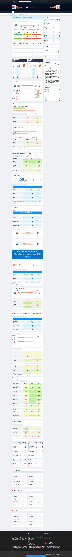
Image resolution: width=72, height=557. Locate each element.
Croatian (44, 547)
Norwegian (53, 547)
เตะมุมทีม (15, 207)
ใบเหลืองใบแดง (17, 260)
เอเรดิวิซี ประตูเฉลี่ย (46, 93)
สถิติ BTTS (29, 536)
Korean (30, 546)
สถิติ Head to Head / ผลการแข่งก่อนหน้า (20, 21)
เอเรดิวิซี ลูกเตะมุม (46, 98)
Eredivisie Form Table (38, 467)
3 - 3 (38, 93)
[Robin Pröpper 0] (28, 481)
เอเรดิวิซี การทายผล (46, 91)
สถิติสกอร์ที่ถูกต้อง (30, 539)
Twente (37, 139)
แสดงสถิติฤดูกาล (31, 17)
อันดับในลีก (20, 12)
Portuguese (25, 546)
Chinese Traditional (29, 547)
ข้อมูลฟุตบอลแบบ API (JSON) (39, 537)
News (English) (58, 554)
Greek (52, 546)
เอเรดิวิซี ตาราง (48, 17)
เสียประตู (14, 127)
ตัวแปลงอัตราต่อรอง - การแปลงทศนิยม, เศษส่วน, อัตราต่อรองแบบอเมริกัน (31, 544)
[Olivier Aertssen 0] (12, 484)
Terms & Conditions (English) (50, 554)
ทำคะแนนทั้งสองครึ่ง (31, 538)
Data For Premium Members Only (26, 187)
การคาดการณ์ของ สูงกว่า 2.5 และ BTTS (20, 151)
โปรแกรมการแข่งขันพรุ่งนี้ (39, 536)
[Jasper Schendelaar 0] (12, 481)
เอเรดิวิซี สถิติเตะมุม (15, 203)
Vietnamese (14, 548)
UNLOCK (23, 178)
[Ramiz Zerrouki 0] (28, 483)
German (13, 547)
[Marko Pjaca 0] (28, 484)
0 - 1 (38, 90)
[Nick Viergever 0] (12, 503)
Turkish (21, 546)
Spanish (40, 546)
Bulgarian (18, 548)
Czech (23, 547)
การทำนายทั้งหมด (15, 47)
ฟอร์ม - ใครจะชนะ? (16, 81)
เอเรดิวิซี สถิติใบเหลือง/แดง (16, 284)
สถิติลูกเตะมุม (16, 175)
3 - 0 (16, 96)
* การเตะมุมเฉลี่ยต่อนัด (20, 180)
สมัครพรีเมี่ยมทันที (26, 256)
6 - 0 (38, 96)
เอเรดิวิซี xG (45, 100)
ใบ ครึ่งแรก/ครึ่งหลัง (17, 311)
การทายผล (16, 12)
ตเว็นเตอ (33, 59)
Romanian (48, 546)
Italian (20, 547)
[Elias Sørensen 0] (12, 504)
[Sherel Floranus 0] (12, 483)
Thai (40, 547)
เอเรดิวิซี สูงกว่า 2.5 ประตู (47, 96)
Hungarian (57, 547)
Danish (37, 546)
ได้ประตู (14, 103)
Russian (33, 546)
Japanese (17, 546)
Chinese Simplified (36, 547)
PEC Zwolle (27, 139)
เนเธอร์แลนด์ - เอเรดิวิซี (18, 60)
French (44, 546)
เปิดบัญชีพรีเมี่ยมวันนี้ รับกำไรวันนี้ (36, 555)
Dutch (17, 547)
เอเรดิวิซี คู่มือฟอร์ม (46, 89)
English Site (38, 540)
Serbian (22, 548)
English (13, 546)
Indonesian (48, 547)
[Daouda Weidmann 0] (28, 498)
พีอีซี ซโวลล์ (17, 59)
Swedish (55, 546)
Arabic (26, 548)
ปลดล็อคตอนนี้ (26, 54)
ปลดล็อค (36, 54)
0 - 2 (16, 90)
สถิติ (12, 12)
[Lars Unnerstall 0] (28, 479)
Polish (59, 546)
